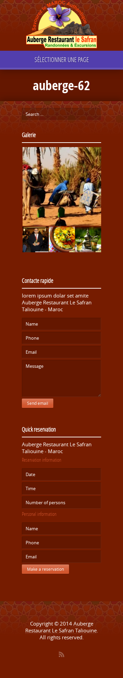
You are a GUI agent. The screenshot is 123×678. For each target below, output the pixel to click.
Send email (37, 403)
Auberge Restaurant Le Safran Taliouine (61, 627)
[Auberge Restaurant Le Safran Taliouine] (61, 25)
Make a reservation (45, 569)
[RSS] (61, 654)
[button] (61, 186)
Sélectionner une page (62, 59)
